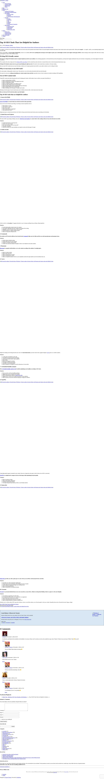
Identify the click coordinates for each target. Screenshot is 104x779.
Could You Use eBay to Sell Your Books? (10, 754)
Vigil (8, 20)
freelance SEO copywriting (22, 61)
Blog (3, 7)
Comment (2, 710)
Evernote (2, 591)
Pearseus (6, 17)
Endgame (9, 22)
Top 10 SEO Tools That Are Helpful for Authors (9, 604)
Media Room (7, 5)
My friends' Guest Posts (6, 740)
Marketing (7, 45)
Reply (3, 641)
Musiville (9, 15)
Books (3, 10)
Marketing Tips (5, 9)
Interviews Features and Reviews (8, 737)
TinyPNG (2, 475)
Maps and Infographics (6, 738)
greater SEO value (18, 375)
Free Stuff (4, 735)
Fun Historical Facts (6, 736)
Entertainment (5, 733)
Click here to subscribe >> (5, 766)
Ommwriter (2, 578)
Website (1, 717)
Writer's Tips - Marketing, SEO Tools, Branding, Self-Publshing (14, 697)
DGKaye (4, 636)
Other (3, 744)
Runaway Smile (10, 14)
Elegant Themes (8, 777)
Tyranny (8, 18)
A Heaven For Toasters (9, 11)
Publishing (4, 746)
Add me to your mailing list (6, 719)
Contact (3, 36)
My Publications (5, 743)
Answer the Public (4, 101)
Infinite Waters (10, 27)
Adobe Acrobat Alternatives (7, 756)
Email (1, 714)
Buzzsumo (2, 248)
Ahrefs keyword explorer (25, 118)
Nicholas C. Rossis (8, 647)
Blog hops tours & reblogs (7, 732)
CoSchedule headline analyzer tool (9, 368)
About (3, 2)
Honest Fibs (9, 28)
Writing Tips (7, 31)
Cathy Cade (4, 657)
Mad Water (9, 19)
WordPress (19, 777)
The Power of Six (10, 26)
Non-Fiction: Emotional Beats (10, 12)
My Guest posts (5, 742)
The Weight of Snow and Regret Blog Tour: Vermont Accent (14, 758)
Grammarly (25, 236)
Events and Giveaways (6, 734)
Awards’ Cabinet (8, 4)
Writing (3, 30)
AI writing (4, 731)
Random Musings (5, 748)
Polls (3, 745)
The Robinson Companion (12, 24)
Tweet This (8, 605)
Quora (3, 747)
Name (1, 712)
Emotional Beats (8, 32)
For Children (7, 13)
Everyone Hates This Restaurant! (13, 16)
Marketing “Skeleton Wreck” (7, 755)
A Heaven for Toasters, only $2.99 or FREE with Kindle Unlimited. (15, 617)
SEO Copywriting (5, 35)
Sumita (3, 678)
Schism (8, 23)
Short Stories (7, 25)
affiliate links (55, 772)
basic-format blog (27, 619)
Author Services (8, 34)
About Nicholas (8, 3)
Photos (6, 6)
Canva (48, 352)
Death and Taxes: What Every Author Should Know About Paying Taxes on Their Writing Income (21, 757)
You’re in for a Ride (11, 29)
